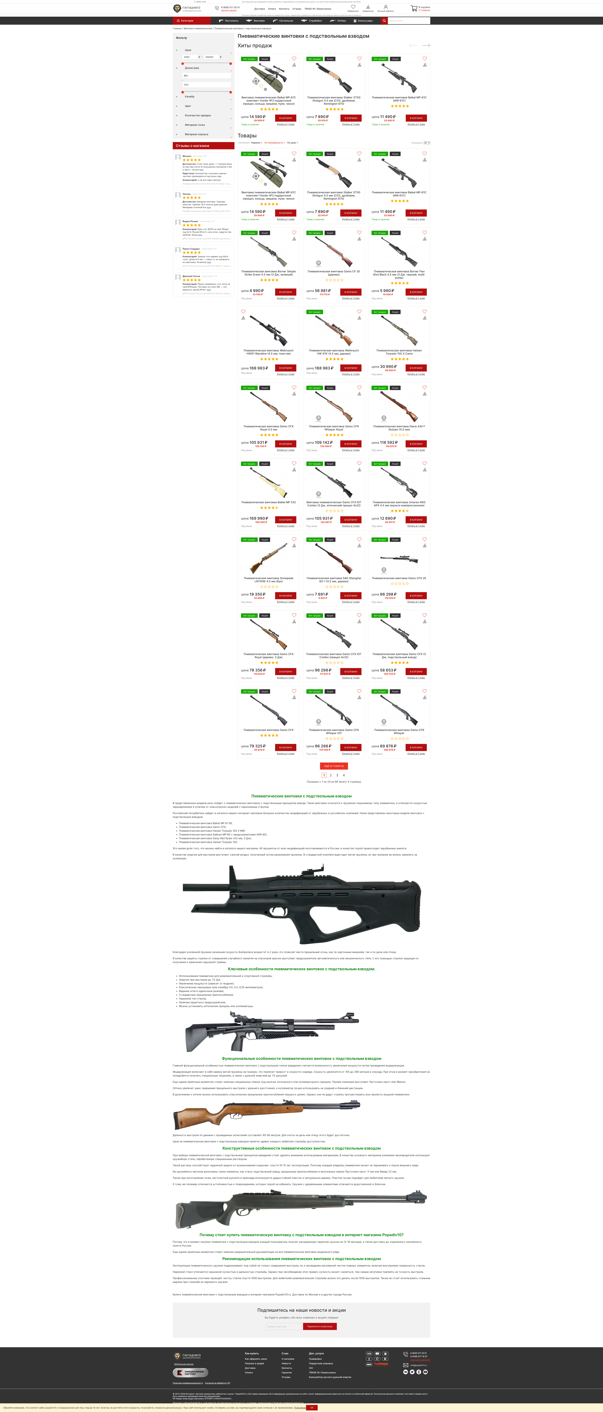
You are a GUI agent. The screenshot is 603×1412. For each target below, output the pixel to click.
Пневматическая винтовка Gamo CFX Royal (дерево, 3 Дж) (268, 655)
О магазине (288, 1358)
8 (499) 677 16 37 (418, 1356)
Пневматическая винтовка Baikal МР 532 (269, 502)
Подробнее (300, 1407)
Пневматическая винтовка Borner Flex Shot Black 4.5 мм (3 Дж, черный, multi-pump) (399, 274)
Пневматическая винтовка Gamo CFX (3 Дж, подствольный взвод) (399, 655)
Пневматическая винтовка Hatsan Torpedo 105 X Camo (399, 352)
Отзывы (297, 8)
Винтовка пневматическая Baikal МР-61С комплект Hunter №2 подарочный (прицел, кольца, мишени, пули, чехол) (269, 100)
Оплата (272, 8)
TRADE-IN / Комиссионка (317, 8)
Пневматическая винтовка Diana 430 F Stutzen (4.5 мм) (399, 428)
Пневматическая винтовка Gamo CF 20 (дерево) (334, 273)
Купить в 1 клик (285, 124)
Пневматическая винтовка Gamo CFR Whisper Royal (334, 428)
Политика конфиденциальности (188, 1383)
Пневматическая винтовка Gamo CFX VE (399, 578)
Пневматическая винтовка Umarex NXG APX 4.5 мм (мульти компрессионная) (399, 504)
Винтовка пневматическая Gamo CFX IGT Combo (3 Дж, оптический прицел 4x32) (334, 504)
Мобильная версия (183, 1364)
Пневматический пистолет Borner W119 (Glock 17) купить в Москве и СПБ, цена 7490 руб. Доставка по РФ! (230, 183)
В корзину (285, 118)
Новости (286, 1363)
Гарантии (287, 1372)
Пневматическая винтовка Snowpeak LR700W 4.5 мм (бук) (268, 580)
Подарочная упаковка (321, 1363)
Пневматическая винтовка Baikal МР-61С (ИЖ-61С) (399, 99)
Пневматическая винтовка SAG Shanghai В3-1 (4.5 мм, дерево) (334, 580)
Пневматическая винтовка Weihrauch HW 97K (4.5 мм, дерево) (334, 352)
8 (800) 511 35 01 (230, 7)
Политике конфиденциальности (288, 1403)
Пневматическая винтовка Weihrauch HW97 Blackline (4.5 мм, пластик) (268, 352)
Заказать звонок (229, 10)
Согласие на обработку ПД (217, 1383)
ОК (311, 1407)
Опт (311, 1368)
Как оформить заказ (256, 1358)
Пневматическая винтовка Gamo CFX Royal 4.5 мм (268, 428)
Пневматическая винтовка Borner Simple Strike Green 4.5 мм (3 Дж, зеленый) (269, 273)
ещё (201, 169)
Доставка (259, 8)
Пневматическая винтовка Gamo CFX (268, 730)
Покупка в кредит (254, 1363)
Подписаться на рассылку (319, 1326)
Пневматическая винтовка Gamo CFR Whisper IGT (334, 731)
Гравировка (315, 1358)
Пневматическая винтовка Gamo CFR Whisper (399, 731)
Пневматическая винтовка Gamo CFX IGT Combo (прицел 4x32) (333, 655)
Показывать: (417, 143)
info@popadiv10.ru (418, 1365)
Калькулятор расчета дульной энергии (330, 1377)
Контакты (284, 8)
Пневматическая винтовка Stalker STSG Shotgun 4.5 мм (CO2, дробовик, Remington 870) (334, 100)
